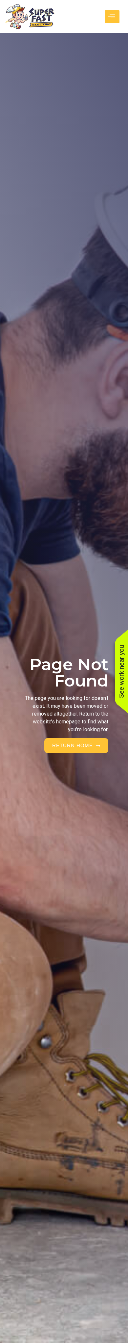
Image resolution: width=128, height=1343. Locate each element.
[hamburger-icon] (112, 17)
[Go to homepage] (29, 16)
